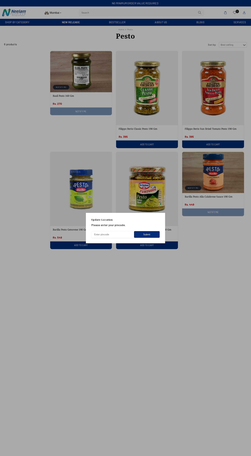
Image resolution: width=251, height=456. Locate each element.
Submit (146, 234)
